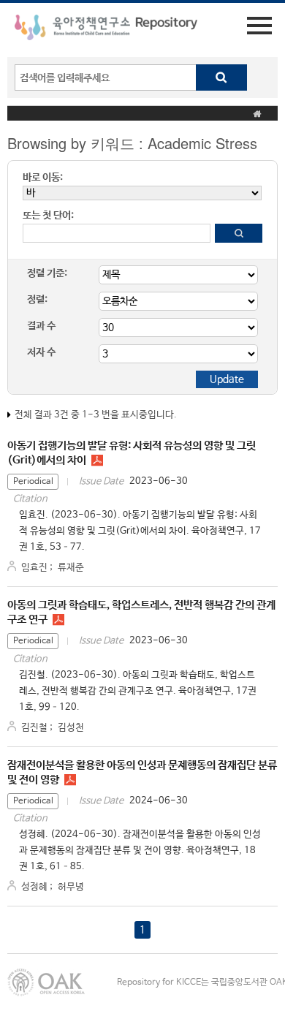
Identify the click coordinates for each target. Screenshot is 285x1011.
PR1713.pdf (97, 460)
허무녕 (71, 887)
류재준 (71, 567)
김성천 (71, 727)
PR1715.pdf (58, 620)
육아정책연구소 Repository (106, 30)
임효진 (34, 567)
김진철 (34, 727)
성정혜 (34, 887)
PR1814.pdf (70, 780)
